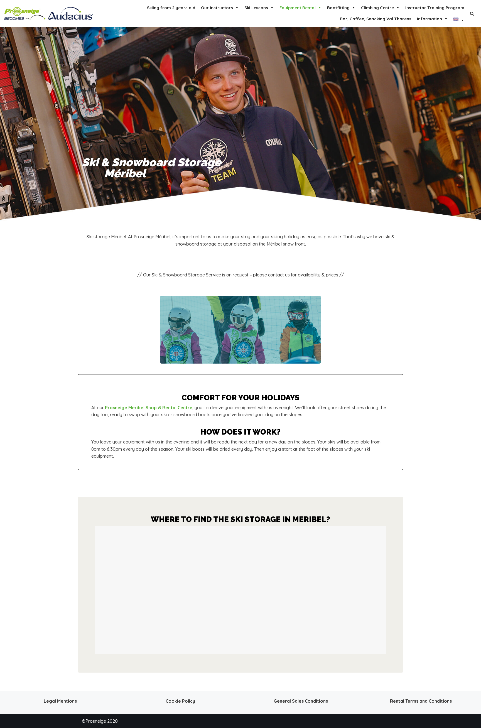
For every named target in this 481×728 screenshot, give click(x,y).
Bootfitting (338, 7)
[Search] (472, 13)
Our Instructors (217, 7)
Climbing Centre (377, 7)
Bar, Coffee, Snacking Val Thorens (375, 18)
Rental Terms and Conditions (421, 701)
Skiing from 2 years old (171, 7)
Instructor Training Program (434, 7)
